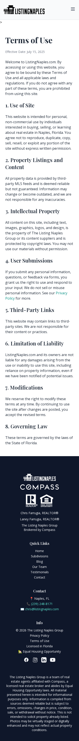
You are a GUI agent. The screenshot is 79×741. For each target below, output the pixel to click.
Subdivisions (39, 556)
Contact (39, 577)
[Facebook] (26, 660)
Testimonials (40, 572)
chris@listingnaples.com (42, 609)
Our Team (39, 567)
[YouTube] (52, 660)
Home (39, 551)
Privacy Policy (39, 635)
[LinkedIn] (44, 660)
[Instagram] (35, 660)
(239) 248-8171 (42, 604)
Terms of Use (39, 641)
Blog (39, 561)
